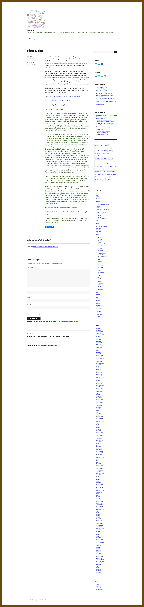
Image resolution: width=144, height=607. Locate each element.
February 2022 (99, 383)
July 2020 (98, 394)
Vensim (34, 62)
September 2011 (100, 509)
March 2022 (99, 382)
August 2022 (99, 379)
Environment (101, 269)
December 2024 (100, 346)
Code (99, 278)
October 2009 (99, 545)
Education (98, 222)
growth (97, 166)
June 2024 (98, 350)
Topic (98, 259)
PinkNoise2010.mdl (51, 96)
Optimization (101, 253)
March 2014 (98, 463)
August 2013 (99, 475)
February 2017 (99, 448)
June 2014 (98, 460)
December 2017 (99, 435)
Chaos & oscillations (103, 244)
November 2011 (99, 506)
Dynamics (100, 264)
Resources (100, 273)
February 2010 (99, 539)
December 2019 (99, 402)
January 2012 (99, 503)
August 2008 (99, 566)
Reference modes (100, 96)
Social (99, 275)
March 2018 (98, 430)
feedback (102, 161)
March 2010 (98, 537)
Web (99, 258)
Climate (104, 153)
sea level (104, 174)
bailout (101, 145)
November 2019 (99, 404)
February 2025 (99, 342)
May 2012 (98, 497)
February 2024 (99, 355)
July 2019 (98, 408)
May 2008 (98, 570)
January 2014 (99, 467)
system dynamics (111, 174)
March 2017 (98, 446)
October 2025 (99, 333)
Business (98, 200)
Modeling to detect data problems (104, 95)
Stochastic (29, 62)
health (101, 166)
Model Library (31, 39)
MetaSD (31, 30)
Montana (111, 169)
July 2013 (98, 476)
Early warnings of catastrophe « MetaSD (45, 246)
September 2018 (100, 421)
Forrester (103, 163)
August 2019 (99, 407)
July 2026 (98, 328)
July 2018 (98, 424)
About (39, 39)
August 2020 (99, 393)
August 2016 (99, 454)
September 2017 (100, 440)
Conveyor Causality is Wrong (107, 121)
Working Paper (102, 291)
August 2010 (99, 530)
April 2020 (98, 396)
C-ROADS (97, 150)
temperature (105, 176)
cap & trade (104, 150)
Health (99, 270)
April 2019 (98, 413)
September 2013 (100, 473)
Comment (30, 267)
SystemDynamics (100, 306)
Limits (96, 169)
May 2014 (98, 462)
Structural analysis (102, 256)
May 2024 (98, 352)
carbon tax (97, 153)
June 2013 (98, 478)
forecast (97, 163)
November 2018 (99, 418)
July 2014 (98, 459)
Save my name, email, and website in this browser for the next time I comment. (51, 314)
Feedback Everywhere (101, 226)
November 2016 (99, 451)
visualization (109, 179)
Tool (99, 288)
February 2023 (99, 372)
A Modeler (29, 56)
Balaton (98, 196)
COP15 (108, 153)
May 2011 (98, 515)
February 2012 (99, 501)
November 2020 (100, 390)
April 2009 (98, 553)
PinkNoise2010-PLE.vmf (52, 101)
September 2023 (100, 363)
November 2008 (100, 561)
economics (104, 158)
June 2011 (98, 514)
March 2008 (99, 574)
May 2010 (98, 534)
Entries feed (99, 586)
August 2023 (99, 364)
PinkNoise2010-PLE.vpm (66, 101)
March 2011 (98, 519)
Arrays (99, 242)
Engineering (101, 267)
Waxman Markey (99, 182)
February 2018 (99, 432)
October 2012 (99, 489)
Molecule (33, 60)
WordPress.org (99, 589)
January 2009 (99, 558)
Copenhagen (98, 155)
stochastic (29, 66)
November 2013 (99, 470)
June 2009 (98, 550)
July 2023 (98, 366)
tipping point (113, 176)
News (97, 297)
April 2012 (98, 498)
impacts (99, 207)
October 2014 (99, 456)
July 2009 (98, 548)
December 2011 (99, 504)
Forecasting (99, 231)
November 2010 (99, 525)
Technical (99, 237)
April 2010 (98, 536)
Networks (98, 295)
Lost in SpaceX (99, 92)
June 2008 (98, 569)
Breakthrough (108, 148)
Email (29, 297)
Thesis (99, 286)
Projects (98, 300)
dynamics (97, 158)
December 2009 (100, 542)
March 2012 (98, 500)
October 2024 (99, 347)
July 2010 (98, 531)
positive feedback (111, 171)
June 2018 (98, 426)
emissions (110, 158)
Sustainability (99, 305)
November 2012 (99, 487)
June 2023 (98, 368)
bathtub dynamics (99, 148)
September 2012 (100, 490)
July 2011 (98, 512)
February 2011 (99, 520)
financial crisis (109, 161)
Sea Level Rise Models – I (106, 120)
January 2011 (99, 522)
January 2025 (99, 344)
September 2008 (100, 564)
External (100, 280)
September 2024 (100, 349)
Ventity (98, 313)
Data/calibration (102, 245)
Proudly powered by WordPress (40, 600)
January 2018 (99, 434)
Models (106, 169)
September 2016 (100, 452)
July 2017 (98, 443)
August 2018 (99, 423)
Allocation (100, 240)
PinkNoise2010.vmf (62, 96)
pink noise (33, 64)
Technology (98, 176)
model (101, 169)
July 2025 (98, 336)
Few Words (98, 228)
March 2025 (98, 341)
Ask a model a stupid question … (103, 89)
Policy (104, 171)
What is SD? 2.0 (108, 128)
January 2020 (99, 401)
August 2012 (99, 492)
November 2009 (100, 544)
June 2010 (98, 533)
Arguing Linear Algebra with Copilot (104, 93)
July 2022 (98, 380)
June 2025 (98, 338)
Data (97, 220)
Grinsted (112, 163)
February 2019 (99, 416)
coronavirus (106, 155)
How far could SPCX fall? (102, 87)
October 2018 (99, 419)
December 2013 (99, 468)
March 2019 (98, 415)
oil (100, 171)
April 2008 (98, 572)
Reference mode (100, 302)
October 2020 (99, 391)
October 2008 (99, 563)
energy (97, 161)
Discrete (100, 248)
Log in (97, 584)
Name (29, 290)
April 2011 (98, 517)
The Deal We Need (101, 218)
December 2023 (100, 358)
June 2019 (98, 410)
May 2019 (98, 412)
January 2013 (99, 486)
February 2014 (99, 465)
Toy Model (101, 289)
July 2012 (98, 493)
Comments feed (100, 588)
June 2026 (98, 330)
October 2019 (99, 405)
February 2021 (99, 388)
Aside (97, 195)
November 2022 (100, 375)
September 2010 (100, 528)
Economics (101, 266)
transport (97, 179)
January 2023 (99, 374)
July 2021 (98, 386)
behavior (98, 198)
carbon (110, 150)
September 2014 (100, 457)
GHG (108, 163)
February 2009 (99, 556)
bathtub (106, 145)
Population (101, 272)
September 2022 (100, 377)
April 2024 (98, 353)
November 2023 (100, 360)
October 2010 (99, 526)
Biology (100, 261)
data (111, 155)
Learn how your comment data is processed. (64, 321)
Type (98, 277)
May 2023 (98, 369)
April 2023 (98, 371)
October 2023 (99, 361)
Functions (100, 250)
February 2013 (99, 484)
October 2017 (99, 438)
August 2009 (99, 547)
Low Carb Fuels (101, 211)
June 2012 (98, 495)
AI (96, 193)
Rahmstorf (97, 174)
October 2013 (99, 471)
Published (100, 284)
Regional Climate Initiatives (104, 214)
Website (29, 304)
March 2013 (98, 482)
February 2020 (99, 399)
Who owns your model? (101, 90)
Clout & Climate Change (103, 204)
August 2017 (98, 441)
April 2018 (98, 429)
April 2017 (98, 445)
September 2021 (100, 385)
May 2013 (98, 479)
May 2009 (98, 552)
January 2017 (99, 449)
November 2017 (99, 437)
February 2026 (99, 331)
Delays (100, 247)
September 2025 (100, 335)
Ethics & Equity (99, 225)
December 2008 (100, 559)
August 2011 (98, 511)
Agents (100, 239)
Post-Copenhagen (101, 212)
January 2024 (99, 357)
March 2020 (99, 397)
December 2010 (99, 523)
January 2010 (99, 541)
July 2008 (98, 567)
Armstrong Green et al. (102, 203)
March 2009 (99, 555)
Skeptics (99, 217)
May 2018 (98, 427)
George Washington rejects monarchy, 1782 (106, 101)
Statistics (98, 303)
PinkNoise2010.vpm (74, 96)
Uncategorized (99, 317)
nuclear (97, 171)
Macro (28, 60)
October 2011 (99, 508)
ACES (96, 145)
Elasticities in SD (104, 132)
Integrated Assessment (110, 166)
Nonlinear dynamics (103, 251)
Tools (97, 310)
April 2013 (98, 481)
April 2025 (98, 339)
